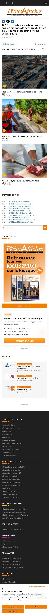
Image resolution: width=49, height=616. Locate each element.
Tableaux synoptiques (11, 428)
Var (4, 544)
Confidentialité (9, 452)
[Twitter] (3, 3)
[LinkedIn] (9, 3)
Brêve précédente (9, 44)
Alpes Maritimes (9, 541)
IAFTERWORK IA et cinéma (27, 378)
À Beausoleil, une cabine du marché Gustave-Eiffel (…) (21, 182)
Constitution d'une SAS (12, 470)
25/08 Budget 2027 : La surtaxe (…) (21, 215)
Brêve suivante (40, 44)
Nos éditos (7, 579)
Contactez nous (9, 440)
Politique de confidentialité (38, 587)
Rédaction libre (9, 491)
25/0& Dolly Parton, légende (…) (20, 202)
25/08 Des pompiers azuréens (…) (20, 204)
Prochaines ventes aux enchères (15, 509)
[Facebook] (6, 3)
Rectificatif (7, 488)
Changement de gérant (11, 482)
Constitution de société (12, 558)
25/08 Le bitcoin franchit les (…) (20, 217)
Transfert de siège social (12, 485)
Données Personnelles (11, 449)
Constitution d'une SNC (12, 473)
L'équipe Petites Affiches (12, 443)
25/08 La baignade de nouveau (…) (21, 208)
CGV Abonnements (10, 456)
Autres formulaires (10, 494)
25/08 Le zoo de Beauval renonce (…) (22, 220)
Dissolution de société (11, 564)
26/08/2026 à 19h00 (25, 364)
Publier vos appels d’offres (13, 529)
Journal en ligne (9, 425)
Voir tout (44, 49)
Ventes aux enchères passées (14, 512)
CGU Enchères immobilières (13, 518)
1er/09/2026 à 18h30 (25, 375)
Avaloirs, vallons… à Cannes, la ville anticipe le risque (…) (21, 137)
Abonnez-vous (25, 306)
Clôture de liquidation (11, 479)
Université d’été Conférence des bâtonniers (30, 368)
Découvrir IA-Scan (25, 341)
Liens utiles (7, 446)
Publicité (6, 437)
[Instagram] (12, 3)
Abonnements (8, 431)
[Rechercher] (45, 227)
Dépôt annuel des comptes (13, 568)
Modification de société (12, 561)
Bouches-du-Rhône (10, 547)
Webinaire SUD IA (24, 389)
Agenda (6, 356)
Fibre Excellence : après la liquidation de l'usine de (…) (22, 93)
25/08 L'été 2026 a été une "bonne (21, 222)
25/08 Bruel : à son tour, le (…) (19, 211)
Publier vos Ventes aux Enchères (15, 515)
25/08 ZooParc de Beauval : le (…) (20, 213)
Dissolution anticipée (11, 476)
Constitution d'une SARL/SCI (14, 467)
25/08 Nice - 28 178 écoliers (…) (20, 206)
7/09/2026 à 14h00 (24, 387)
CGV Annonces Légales (12, 497)
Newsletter (8, 434)
